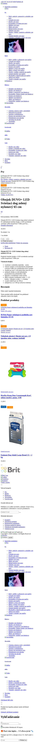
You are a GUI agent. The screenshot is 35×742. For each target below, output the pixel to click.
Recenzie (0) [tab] (8, 248)
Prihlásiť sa (23, 740)
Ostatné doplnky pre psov (16, 36)
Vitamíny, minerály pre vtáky (17, 155)
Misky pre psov (13, 27)
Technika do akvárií (15, 119)
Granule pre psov (14, 20)
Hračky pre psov (14, 22)
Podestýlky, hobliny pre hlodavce (19, 101)
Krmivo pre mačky (14, 67)
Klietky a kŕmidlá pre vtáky (17, 148)
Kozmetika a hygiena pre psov (18, 23)
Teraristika (12, 121)
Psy (5, 12)
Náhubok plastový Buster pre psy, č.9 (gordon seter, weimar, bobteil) (16, 337)
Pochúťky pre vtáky (15, 154)
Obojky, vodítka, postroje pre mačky (20, 72)
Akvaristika (7, 106)
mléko (6, 135)
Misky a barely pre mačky (16, 70)
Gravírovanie (8, 127)
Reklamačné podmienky (12, 523)
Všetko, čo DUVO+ (7, 195)
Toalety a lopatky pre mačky (17, 79)
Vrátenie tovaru (9, 529)
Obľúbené (4, 700)
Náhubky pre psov (5, 332)
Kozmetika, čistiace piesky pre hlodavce (21, 94)
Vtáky (6, 142)
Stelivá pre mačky (14, 77)
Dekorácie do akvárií (15, 112)
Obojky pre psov (6, 181)
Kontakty (7, 520)
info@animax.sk (18, 1)
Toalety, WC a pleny (6, 311)
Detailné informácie (7, 225)
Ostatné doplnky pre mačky (17, 74)
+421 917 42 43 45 (7, 1)
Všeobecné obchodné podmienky (15, 527)
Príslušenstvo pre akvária (16, 118)
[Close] (1, 702)
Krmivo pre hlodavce (15, 96)
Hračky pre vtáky (14, 147)
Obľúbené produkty (11, 521)
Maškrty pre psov (14, 25)
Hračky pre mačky (14, 63)
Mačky (6, 55)
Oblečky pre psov (14, 30)
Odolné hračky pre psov (7, 392)
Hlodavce (7, 84)
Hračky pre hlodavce (15, 90)
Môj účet (10, 700)
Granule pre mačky (14, 61)
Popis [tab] (6, 246)
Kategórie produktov (11, 7)
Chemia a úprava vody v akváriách (19, 111)
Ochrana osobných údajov (13, 525)
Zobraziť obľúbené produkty (9, 712)
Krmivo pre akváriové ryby (17, 116)
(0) (2, 211)
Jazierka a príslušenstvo (16, 114)
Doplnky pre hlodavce (15, 89)
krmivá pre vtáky (14, 152)
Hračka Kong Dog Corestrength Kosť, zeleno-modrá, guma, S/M (16, 396)
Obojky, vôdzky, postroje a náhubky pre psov (17, 179)
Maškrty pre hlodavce (15, 97)
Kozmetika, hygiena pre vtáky (18, 150)
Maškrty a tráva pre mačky (17, 68)
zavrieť (10, 537)
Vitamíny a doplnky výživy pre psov (20, 37)
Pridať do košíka (7, 241)
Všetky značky (5, 482)
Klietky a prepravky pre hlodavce (19, 92)
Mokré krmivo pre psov (16, 29)
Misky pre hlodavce (15, 99)
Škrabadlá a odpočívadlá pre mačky (19, 75)
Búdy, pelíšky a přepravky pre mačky (20, 59)
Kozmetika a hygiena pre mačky (18, 65)
